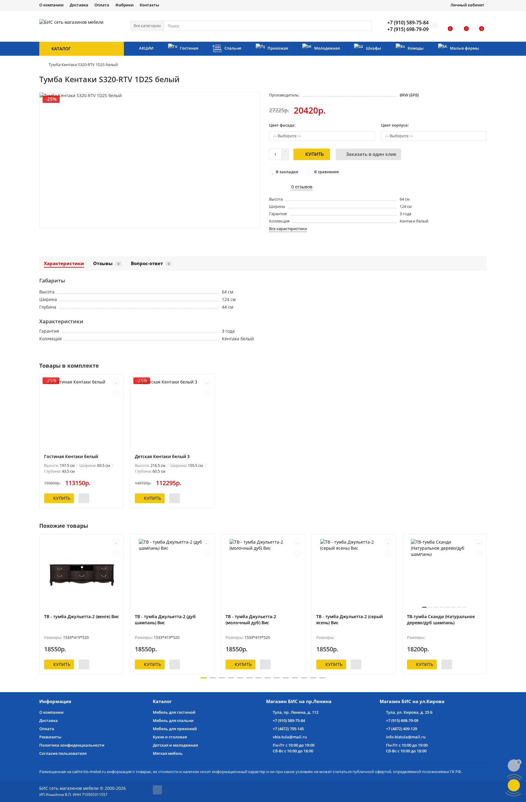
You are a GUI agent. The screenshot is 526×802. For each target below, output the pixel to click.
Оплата (101, 5)
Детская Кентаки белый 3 (162, 456)
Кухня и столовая (170, 737)
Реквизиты (50, 737)
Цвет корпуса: (395, 125)
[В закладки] (116, 381)
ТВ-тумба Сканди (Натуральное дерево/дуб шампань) (441, 619)
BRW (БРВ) (409, 95)
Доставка (79, 5)
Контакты (149, 5)
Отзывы (106, 263)
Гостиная (189, 48)
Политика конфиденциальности (71, 745)
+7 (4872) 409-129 (401, 728)
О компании (51, 5)
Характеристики (64, 263)
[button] (204, 677)
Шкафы (373, 48)
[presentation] (40, 603)
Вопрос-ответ (150, 263)
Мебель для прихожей (175, 728)
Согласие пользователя (62, 753)
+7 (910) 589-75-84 (289, 720)
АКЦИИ (146, 48)
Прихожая (278, 48)
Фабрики (124, 5)
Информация (55, 701)
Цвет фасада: (282, 125)
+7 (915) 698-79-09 (402, 720)
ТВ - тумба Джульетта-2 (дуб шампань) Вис (165, 619)
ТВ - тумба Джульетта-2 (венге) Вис (81, 616)
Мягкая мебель (168, 753)
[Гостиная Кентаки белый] (81, 414)
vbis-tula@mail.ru (290, 737)
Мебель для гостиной (174, 712)
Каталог (162, 701)
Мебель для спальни (173, 720)
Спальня (232, 48)
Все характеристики (288, 228)
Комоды (416, 48)
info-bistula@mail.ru (406, 737)
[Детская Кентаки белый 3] (172, 414)
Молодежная (327, 48)
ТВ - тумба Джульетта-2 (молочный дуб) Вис (251, 619)
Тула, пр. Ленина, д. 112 (295, 712)
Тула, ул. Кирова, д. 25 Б (409, 712)
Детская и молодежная (175, 745)
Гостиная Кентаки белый (71, 456)
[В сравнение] (116, 393)
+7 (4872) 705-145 (288, 728)
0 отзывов (301, 187)
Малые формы (464, 48)
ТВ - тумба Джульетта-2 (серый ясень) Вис (349, 619)
